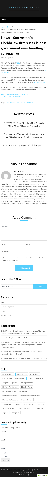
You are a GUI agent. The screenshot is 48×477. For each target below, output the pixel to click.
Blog (2, 302)
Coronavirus (20, 103)
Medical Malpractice (8, 307)
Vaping (4, 413)
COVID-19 (30, 103)
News (9, 27)
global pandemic (39, 82)
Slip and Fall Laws (7, 315)
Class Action (10, 103)
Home (3, 27)
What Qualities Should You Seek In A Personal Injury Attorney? (24, 358)
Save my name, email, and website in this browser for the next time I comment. (23, 259)
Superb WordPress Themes (25, 472)
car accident (34, 374)
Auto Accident (7, 374)
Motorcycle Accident (10, 400)
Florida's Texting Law (10, 387)
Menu (3, 20)
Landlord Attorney (9, 391)
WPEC (18, 63)
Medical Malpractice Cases (30, 396)
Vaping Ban (15, 413)
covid (30, 378)
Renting (41, 404)
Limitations (23, 391)
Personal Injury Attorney (11, 404)
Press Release (29, 404)
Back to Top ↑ (24, 475)
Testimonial (38, 408)
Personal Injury (26, 400)
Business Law (22, 374)
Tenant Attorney (24, 408)
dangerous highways (9, 383)
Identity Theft (26, 387)
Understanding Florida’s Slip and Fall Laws (16, 338)
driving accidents (27, 383)
